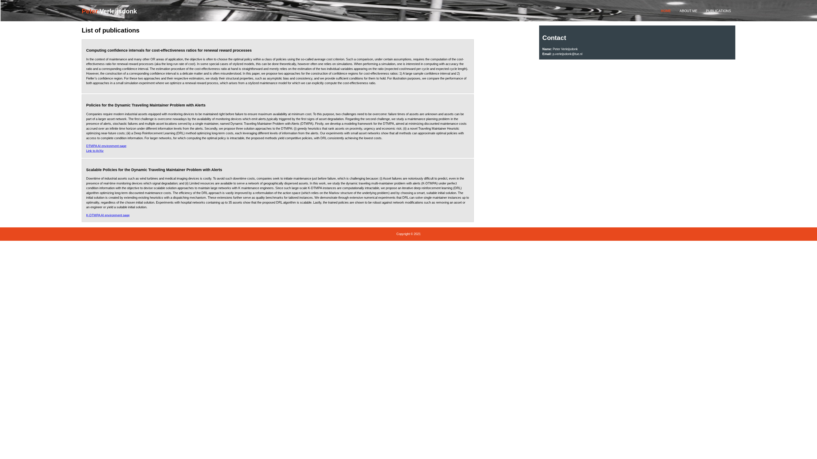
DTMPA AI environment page (106, 146)
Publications (718, 11)
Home (666, 11)
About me (688, 11)
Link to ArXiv (95, 151)
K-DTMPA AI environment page (108, 215)
